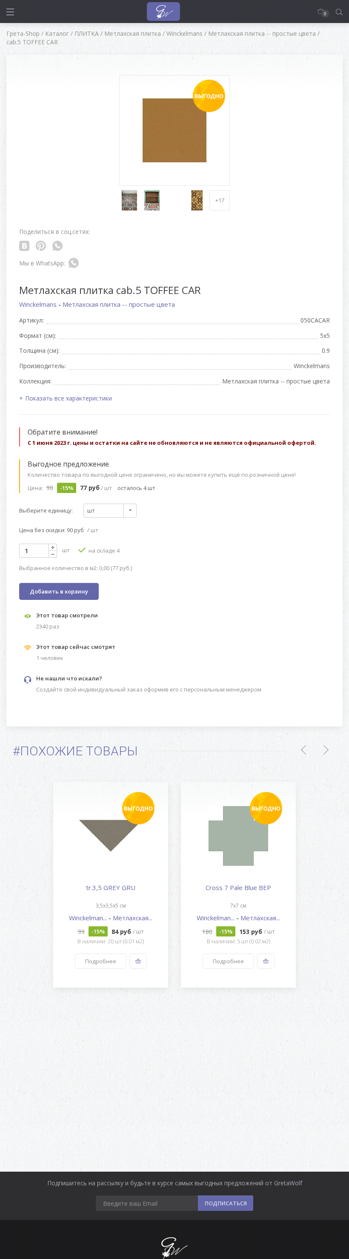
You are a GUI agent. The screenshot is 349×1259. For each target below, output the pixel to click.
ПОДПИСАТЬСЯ (226, 1203)
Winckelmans (38, 304)
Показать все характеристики (68, 398)
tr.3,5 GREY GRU (110, 887)
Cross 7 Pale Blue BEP (238, 887)
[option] (110, 885)
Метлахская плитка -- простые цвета (119, 304)
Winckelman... (89, 917)
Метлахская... (132, 917)
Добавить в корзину (59, 591)
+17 (219, 200)
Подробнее (100, 961)
